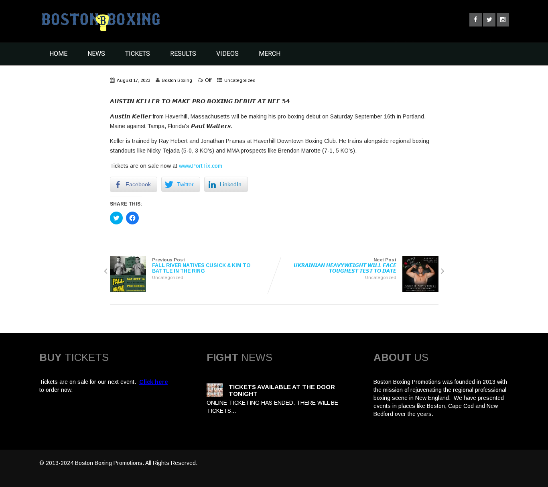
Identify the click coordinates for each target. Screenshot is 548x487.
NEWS (96, 53)
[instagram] (503, 19)
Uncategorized (240, 80)
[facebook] (475, 19)
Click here (153, 382)
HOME (58, 53)
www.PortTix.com (200, 166)
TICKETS (137, 53)
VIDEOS (227, 53)
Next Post (345, 265)
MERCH (269, 53)
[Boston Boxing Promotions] (99, 33)
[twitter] (489, 19)
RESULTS (183, 53)
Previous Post (201, 265)
